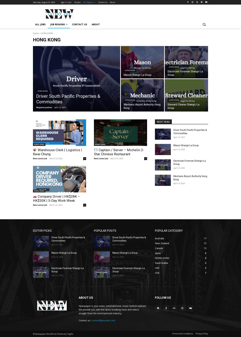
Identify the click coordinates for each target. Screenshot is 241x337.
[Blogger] (158, 308)
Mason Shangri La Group (186, 145)
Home (36, 33)
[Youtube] (206, 2)
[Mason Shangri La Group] (142, 62)
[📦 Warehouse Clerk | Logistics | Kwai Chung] (59, 132)
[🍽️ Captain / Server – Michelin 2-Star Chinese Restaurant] (120, 132)
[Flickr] (174, 308)
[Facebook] (188, 2)
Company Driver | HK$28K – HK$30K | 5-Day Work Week (56, 199)
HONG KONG (42, 91)
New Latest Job (40, 158)
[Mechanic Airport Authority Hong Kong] (142, 95)
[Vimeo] (201, 2)
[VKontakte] (190, 308)
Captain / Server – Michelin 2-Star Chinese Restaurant (119, 152)
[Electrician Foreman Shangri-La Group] (186, 62)
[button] (204, 24)
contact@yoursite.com (103, 320)
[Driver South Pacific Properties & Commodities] (76, 79)
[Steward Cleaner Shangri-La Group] (186, 95)
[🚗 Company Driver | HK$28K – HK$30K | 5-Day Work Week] (59, 179)
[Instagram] (192, 2)
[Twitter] (197, 2)
